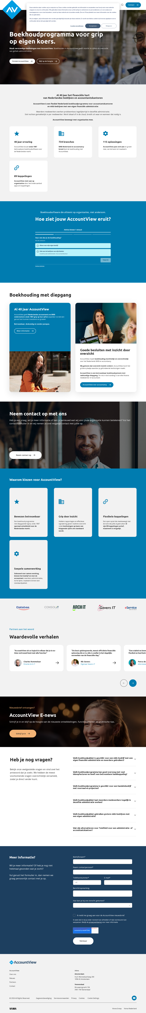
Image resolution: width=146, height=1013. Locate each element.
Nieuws (12, 978)
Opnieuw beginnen (39, 266)
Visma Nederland (130, 1008)
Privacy (74, 998)
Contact (131, 5)
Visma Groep (117, 1008)
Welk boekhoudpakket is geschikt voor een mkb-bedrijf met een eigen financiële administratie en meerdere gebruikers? (103, 759)
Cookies (82, 998)
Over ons (12, 974)
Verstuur (83, 941)
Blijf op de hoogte (46, 61)
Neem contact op (23, 455)
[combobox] (102, 905)
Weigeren (109, 26)
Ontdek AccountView (20, 61)
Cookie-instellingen (76, 26)
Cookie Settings (93, 998)
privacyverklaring (95, 922)
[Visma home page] (12, 1009)
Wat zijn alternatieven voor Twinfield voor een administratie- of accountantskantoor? (102, 829)
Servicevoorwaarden (61, 998)
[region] (73, 662)
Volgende (106, 260)
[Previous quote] (124, 683)
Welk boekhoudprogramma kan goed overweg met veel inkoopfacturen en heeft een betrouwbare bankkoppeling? (100, 773)
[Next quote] (133, 683)
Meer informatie (23, 331)
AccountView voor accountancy (95, 385)
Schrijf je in (21, 733)
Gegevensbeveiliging (44, 998)
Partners (12, 982)
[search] (122, 5)
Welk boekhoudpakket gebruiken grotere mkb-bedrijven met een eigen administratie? (101, 815)
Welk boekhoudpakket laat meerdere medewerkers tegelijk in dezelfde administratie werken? (102, 801)
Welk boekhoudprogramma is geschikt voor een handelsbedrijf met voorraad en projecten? (102, 787)
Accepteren (93, 26)
